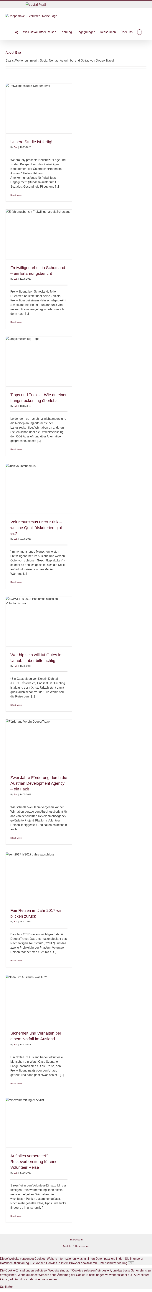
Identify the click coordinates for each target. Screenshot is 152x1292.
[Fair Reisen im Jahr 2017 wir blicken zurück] (39, 877)
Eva (15, 147)
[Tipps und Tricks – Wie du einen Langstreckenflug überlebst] (39, 361)
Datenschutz (82, 1246)
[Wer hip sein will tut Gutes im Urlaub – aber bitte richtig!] (39, 621)
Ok (131, 1263)
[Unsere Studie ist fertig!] (39, 108)
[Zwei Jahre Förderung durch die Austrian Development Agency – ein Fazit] (39, 744)
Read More (16, 195)
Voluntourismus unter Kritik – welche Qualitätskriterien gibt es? (36, 528)
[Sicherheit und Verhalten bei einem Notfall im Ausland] (39, 1000)
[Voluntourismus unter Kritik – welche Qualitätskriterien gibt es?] (39, 489)
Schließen (7, 1286)
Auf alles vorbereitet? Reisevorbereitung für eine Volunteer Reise (33, 1162)
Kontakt (67, 1246)
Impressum (76, 1239)
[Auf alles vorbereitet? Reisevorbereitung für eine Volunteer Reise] (39, 1123)
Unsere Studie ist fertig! (31, 142)
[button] (139, 32)
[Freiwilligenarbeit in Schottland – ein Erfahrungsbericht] (39, 234)
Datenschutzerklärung (112, 1263)
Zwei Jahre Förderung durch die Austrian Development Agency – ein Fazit (38, 783)
